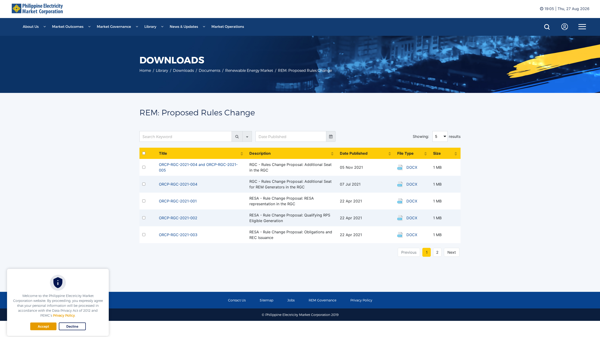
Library (150, 26)
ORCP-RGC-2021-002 (178, 218)
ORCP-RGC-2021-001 (178, 201)
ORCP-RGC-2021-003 (178, 234)
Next (451, 252)
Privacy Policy (64, 315)
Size (437, 153)
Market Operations (227, 26)
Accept (43, 326)
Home (145, 70)
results (455, 136)
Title (163, 153)
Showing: (421, 136)
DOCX (411, 167)
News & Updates (184, 26)
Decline (72, 326)
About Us (31, 26)
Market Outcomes (67, 26)
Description (260, 153)
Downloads (183, 70)
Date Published (354, 153)
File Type (405, 153)
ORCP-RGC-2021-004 (178, 184)
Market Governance (114, 26)
